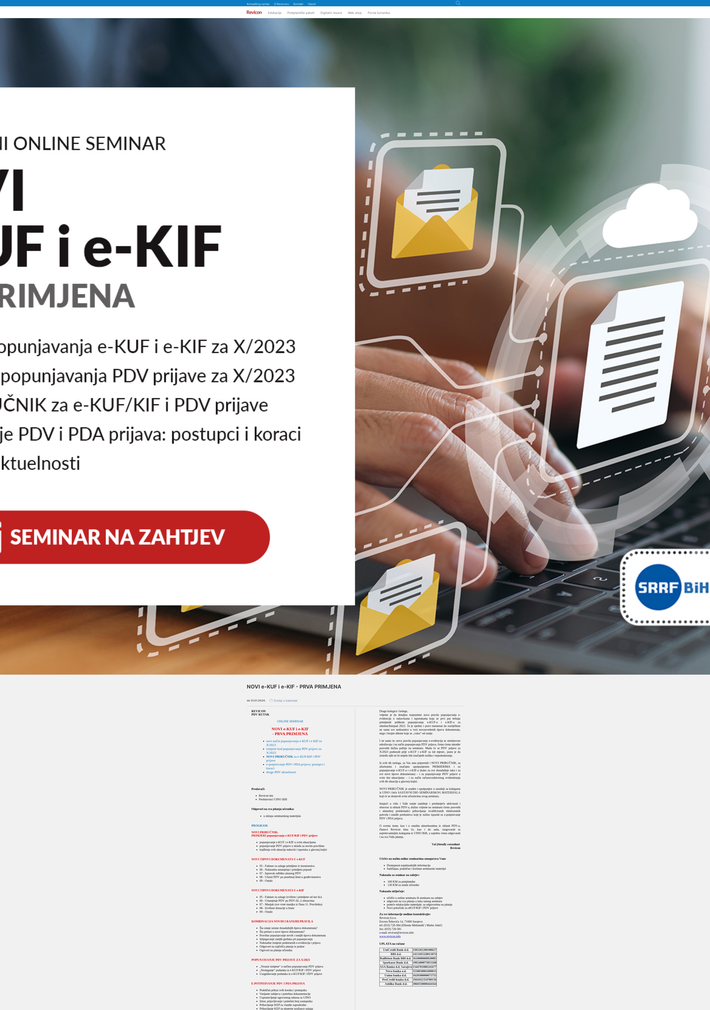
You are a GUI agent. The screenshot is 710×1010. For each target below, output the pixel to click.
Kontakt (298, 4)
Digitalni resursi (331, 13)
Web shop (355, 13)
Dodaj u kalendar (286, 700)
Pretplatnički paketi (301, 13)
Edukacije (274, 13)
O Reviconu (281, 4)
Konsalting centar (258, 4)
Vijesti (312, 4)
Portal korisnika (379, 13)
